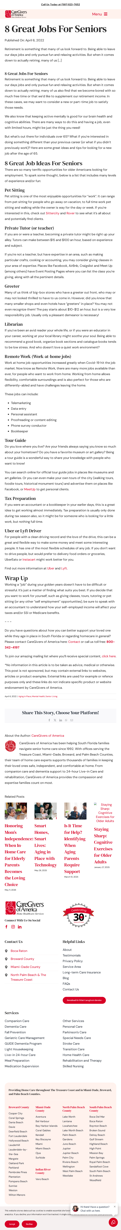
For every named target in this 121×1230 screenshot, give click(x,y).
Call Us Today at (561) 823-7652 (60, 4)
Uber (50, 568)
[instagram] (13, 926)
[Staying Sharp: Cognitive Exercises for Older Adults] (105, 805)
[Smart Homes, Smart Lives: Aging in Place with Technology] (46, 805)
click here (109, 656)
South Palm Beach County (100, 1109)
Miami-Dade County (43, 1109)
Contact (74, 642)
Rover (70, 213)
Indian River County (43, 1171)
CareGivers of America (48, 736)
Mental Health (38, 696)
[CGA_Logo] (16, 11)
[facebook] (6, 926)
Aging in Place (24, 696)
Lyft (64, 568)
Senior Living (51, 696)
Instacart (29, 559)
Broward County (19, 1107)
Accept (12, 1224)
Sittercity (52, 213)
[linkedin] (19, 926)
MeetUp (30, 489)
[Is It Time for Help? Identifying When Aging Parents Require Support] (75, 805)
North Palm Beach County (74, 1109)
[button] (31, 951)
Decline (29, 1224)
